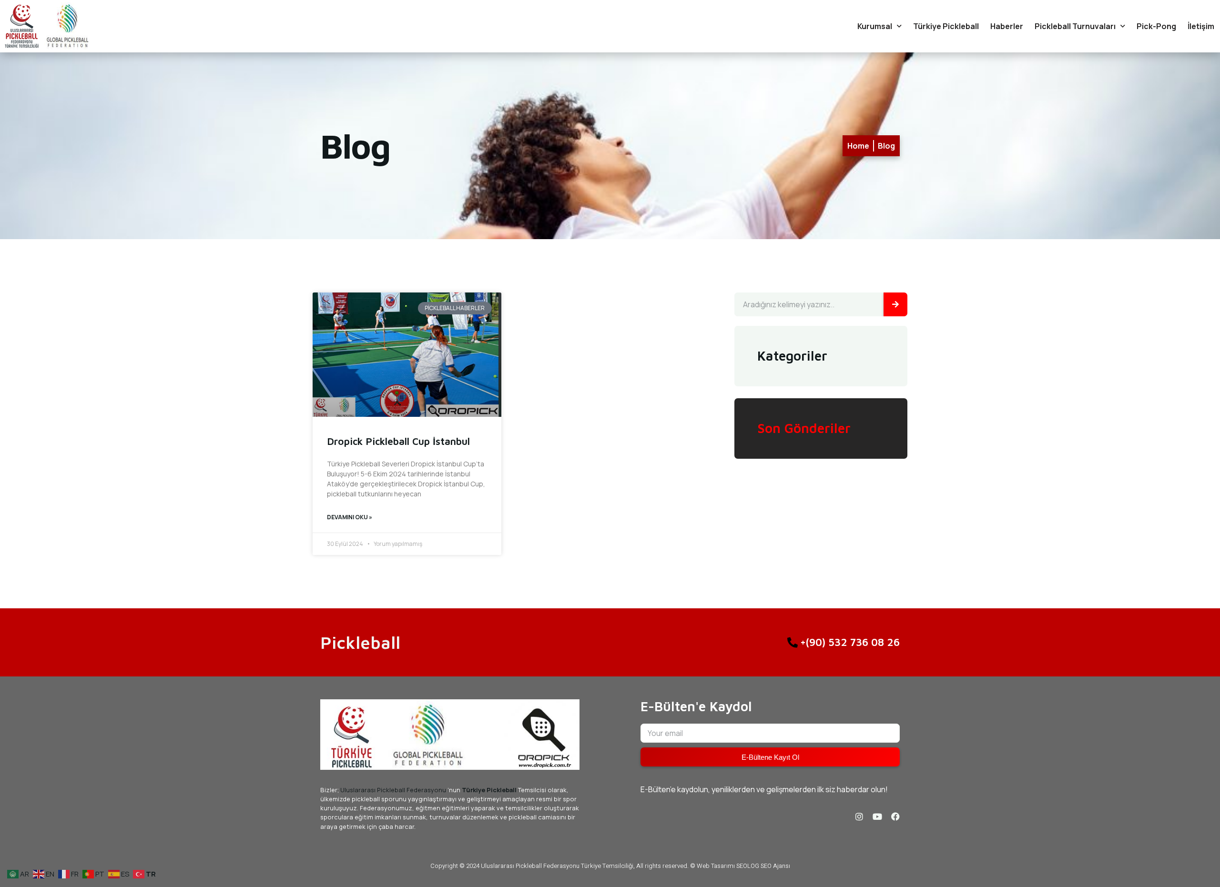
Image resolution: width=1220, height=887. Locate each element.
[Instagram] (859, 816)
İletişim (1201, 26)
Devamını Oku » (349, 517)
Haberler (1006, 26)
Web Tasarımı (716, 865)
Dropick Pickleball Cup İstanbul (398, 441)
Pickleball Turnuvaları (1075, 26)
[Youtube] (877, 816)
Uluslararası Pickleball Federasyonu (393, 790)
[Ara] (895, 304)
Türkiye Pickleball (946, 26)
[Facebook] (895, 816)
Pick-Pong (1156, 26)
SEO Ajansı (775, 865)
